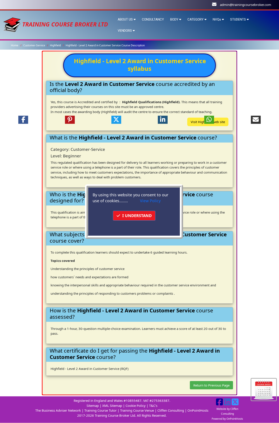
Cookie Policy (136, 405)
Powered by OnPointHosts (227, 419)
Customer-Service (34, 45)
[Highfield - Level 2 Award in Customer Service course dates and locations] (264, 389)
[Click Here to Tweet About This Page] (116, 120)
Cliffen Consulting (170, 410)
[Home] (12, 24)
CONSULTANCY (153, 19)
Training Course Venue (137, 410)
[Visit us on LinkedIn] (227, 403)
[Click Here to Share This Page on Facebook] (23, 120)
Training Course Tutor (100, 410)
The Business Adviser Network (58, 410)
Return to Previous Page (211, 385)
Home (14, 45)
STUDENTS (238, 19)
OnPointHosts (197, 410)
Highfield (55, 45)
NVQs (217, 19)
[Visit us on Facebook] (219, 403)
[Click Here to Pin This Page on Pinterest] (69, 120)
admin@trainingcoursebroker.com (245, 4)
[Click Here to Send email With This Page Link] (256, 120)
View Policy (150, 200)
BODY (174, 19)
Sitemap (93, 405)
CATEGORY (195, 19)
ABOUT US (126, 19)
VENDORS (125, 31)
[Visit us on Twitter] (235, 403)
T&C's (153, 405)
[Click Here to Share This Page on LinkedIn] (163, 120)
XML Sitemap (112, 405)
